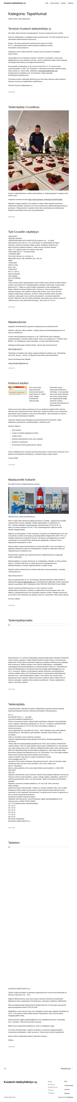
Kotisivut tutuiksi (18, 383)
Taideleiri (14, 842)
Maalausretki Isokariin (22, 479)
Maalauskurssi (17, 322)
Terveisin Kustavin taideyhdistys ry (29, 28)
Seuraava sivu (67, 1068)
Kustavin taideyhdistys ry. (15, 3)
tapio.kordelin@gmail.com (27, 582)
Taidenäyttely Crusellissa (23, 107)
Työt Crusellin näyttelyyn (23, 231)
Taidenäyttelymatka (20, 620)
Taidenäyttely (16, 704)
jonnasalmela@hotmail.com (48, 71)
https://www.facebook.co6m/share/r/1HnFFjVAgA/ (45, 199)
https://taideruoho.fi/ (15, 349)
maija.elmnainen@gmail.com (18, 363)
